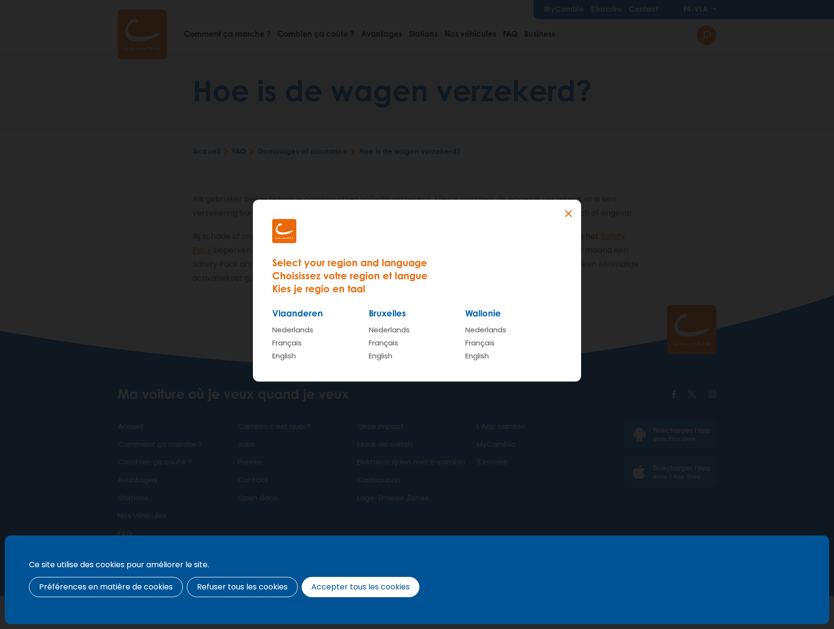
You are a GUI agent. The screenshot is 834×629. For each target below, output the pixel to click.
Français (287, 343)
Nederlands (292, 330)
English (284, 356)
